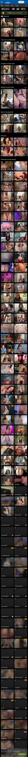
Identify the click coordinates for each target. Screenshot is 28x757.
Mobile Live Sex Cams (7, 87)
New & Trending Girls (7, 112)
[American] (13, 9)
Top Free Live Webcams (8, 40)
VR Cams (3, 136)
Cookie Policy (17, 751)
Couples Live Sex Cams (8, 63)
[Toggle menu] (1, 2)
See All (25, 16)
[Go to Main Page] (8, 2)
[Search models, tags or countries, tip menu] (26, 5)
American (6, 16)
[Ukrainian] (18, 9)
